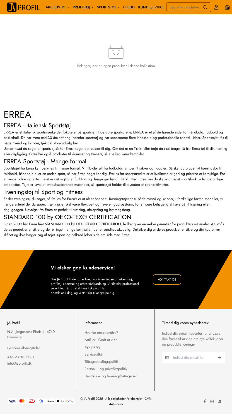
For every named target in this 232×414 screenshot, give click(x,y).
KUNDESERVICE (151, 7)
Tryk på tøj (92, 347)
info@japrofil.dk (19, 363)
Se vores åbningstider (23, 348)
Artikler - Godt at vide (101, 339)
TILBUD (129, 7)
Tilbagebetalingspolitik (101, 361)
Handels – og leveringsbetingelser (111, 376)
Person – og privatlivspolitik (106, 368)
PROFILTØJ (81, 7)
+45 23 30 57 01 (20, 357)
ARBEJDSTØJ (55, 7)
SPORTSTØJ (106, 7)
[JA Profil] (23, 7)
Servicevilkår (94, 354)
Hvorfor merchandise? (101, 332)
